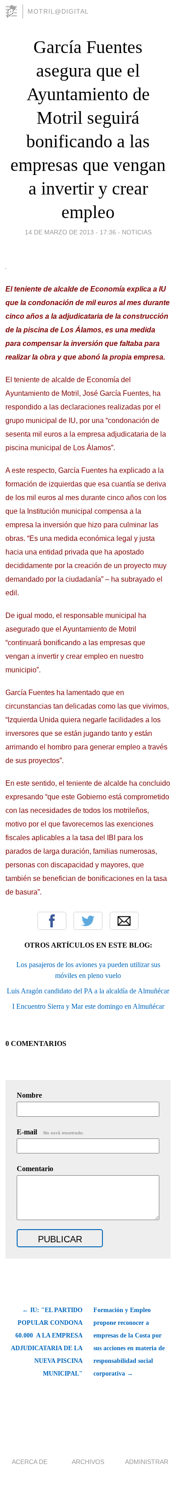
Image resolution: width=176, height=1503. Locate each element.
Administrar (146, 1461)
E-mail (50, 1132)
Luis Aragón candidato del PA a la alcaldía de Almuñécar (88, 991)
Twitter (88, 921)
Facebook (51, 921)
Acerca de (29, 1461)
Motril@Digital (58, 11)
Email (124, 921)
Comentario (35, 1168)
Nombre (29, 1095)
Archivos (88, 1461)
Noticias (137, 232)
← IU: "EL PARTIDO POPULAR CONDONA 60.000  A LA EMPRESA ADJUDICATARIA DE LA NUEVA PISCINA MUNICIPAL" (47, 1342)
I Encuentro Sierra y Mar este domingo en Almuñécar (88, 1006)
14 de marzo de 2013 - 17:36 (70, 232)
